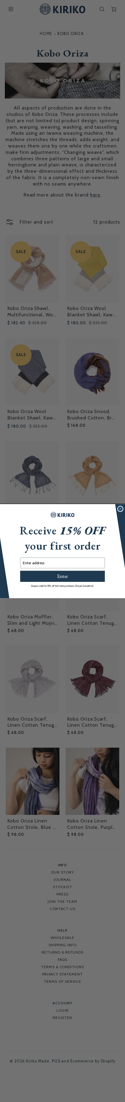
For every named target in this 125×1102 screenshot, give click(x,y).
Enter (62, 576)
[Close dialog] (120, 508)
